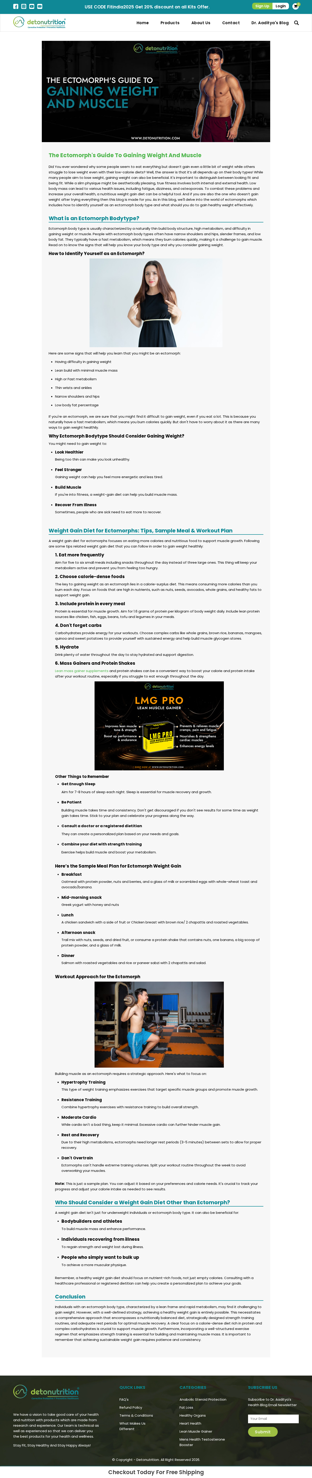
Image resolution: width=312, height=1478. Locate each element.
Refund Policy (130, 1407)
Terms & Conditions (136, 1415)
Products (170, 23)
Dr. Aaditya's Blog (270, 23)
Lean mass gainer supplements (81, 670)
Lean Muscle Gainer (196, 1431)
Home (143, 23)
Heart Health (190, 1423)
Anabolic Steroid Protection (203, 1399)
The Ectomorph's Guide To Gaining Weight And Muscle (125, 155)
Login (281, 6)
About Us (201, 23)
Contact (231, 23)
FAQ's (124, 1399)
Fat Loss (186, 1407)
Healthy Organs (193, 1415)
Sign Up (262, 6)
